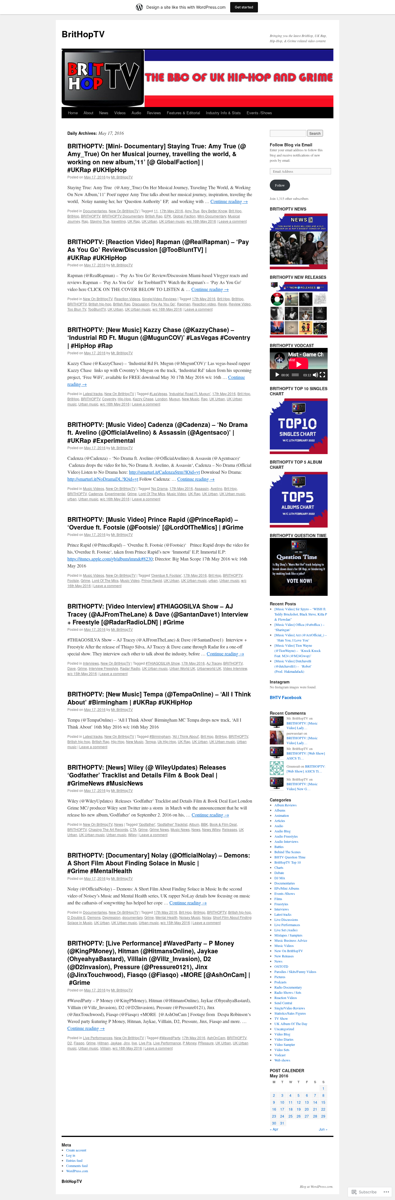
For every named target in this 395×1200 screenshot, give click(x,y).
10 (282, 1102)
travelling (118, 221)
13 (307, 1102)
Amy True (192, 210)
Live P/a (145, 1042)
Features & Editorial (183, 112)
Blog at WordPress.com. (316, 1186)
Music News (180, 829)
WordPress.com (77, 1170)
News (103, 112)
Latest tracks (93, 393)
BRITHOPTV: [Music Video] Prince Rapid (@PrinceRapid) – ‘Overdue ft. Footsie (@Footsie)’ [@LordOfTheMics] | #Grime (155, 523)
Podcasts (280, 982)
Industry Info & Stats (223, 112)
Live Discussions (286, 919)
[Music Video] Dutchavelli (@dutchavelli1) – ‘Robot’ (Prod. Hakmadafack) (293, 666)
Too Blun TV (76, 309)
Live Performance (167, 1042)
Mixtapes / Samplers (288, 935)
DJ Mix (279, 877)
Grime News (159, 829)
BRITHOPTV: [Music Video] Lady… (302, 725)
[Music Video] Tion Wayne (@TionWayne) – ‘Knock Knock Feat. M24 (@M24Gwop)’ (297, 650)
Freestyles (281, 904)
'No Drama (159, 488)
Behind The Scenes (287, 851)
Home (73, 112)
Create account (76, 1150)
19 (299, 1109)
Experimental (115, 493)
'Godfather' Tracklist (172, 824)
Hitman (103, 1042)
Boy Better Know (214, 210)
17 (282, 1109)
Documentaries (95, 210)
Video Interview (235, 668)
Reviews (154, 112)
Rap (85, 221)
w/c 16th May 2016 (201, 221)
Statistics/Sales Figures (290, 1013)
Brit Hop (235, 210)
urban (72, 498)
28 (315, 1116)
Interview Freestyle (103, 668)
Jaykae (116, 1042)
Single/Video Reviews (159, 298)
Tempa (150, 741)
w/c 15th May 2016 (82, 673)
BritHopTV (83, 33)
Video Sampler (284, 1044)
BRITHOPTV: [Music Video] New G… (302, 786)
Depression (111, 917)
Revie (222, 303)
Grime (132, 493)
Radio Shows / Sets (287, 992)
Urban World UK (182, 668)
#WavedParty (169, 1037)
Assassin (202, 488)
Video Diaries (284, 1039)
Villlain (105, 1048)
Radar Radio (130, 668)
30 (274, 1122)
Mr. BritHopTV (122, 176)
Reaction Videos (127, 298)
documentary (132, 917)
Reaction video (204, 303)
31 (282, 1122)
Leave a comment (233, 221)
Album (194, 824)
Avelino (216, 488)
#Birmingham (160, 736)
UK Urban (149, 221)
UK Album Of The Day (290, 1023)
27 (307, 1116)
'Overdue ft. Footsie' (166, 575)
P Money (189, 1042)
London (161, 398)
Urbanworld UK (209, 668)
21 (315, 1109)
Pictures (279, 976)
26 (299, 1116)
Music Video (176, 493)
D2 (69, 1042)
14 (315, 1102)
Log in (70, 1155)
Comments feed (77, 1165)
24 (282, 1116)
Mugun (174, 398)
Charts (278, 867)
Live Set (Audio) (286, 930)
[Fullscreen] (322, 375)
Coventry (109, 398)
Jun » (323, 1129)
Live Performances (97, 1037)
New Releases (284, 956)
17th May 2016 (171, 210)
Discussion (140, 303)
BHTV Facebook (286, 697)
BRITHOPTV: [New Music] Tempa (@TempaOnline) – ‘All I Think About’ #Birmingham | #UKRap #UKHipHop (159, 698)
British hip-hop (99, 303)
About (88, 112)
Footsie (73, 580)
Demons (94, 917)
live (134, 1042)
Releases (229, 829)
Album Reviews (285, 805)
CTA (133, 829)
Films (278, 898)
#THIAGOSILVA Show (163, 663)
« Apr (274, 1129)
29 (323, 1116)
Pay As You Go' (163, 303)
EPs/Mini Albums (286, 888)
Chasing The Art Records (108, 829)
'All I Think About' (185, 736)
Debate (279, 872)
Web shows (282, 1060)
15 (323, 1102)
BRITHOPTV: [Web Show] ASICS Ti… (306, 768)
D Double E (76, 917)
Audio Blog (282, 831)
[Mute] (315, 375)
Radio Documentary (288, 987)
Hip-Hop (124, 398)
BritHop (73, 215)
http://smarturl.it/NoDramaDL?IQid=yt (102, 479)
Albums (279, 810)
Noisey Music (189, 917)
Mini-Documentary (212, 215)
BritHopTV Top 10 (287, 862)
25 (291, 1116)
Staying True (100, 221)
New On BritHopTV (124, 210)
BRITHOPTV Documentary (122, 215)
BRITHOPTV (90, 215)
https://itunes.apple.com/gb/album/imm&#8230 (110, 559)
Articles (279, 820)
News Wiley (211, 829)
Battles (279, 846)
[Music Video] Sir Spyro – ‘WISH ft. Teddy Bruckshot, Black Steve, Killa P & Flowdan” (300, 614)
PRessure (206, 1042)
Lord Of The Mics (152, 493)
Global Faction (184, 215)
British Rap (154, 215)
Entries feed (74, 1160)
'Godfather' (147, 824)
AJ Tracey (214, 663)
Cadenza (95, 493)
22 (323, 1109)
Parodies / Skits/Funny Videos (295, 971)
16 (274, 1109)
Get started (244, 7)
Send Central (283, 1002)
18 (291, 1109)
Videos (120, 112)
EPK (167, 215)
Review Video (240, 303)
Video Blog (282, 1034)
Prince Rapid (151, 580)
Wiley (132, 834)
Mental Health (167, 917)
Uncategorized (284, 1028)
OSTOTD (281, 966)
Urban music (88, 403)
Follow (280, 185)
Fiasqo (79, 1042)
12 (299, 1102)
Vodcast (279, 1054)
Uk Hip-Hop (167, 741)
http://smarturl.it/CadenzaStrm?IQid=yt (164, 472)
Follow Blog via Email (291, 145)
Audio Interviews (286, 841)
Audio (136, 112)
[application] (299, 364)
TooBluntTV (97, 309)
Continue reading (229, 201)
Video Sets (281, 1049)
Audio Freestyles (286, 836)
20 (307, 1109)
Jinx (126, 1042)
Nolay (206, 917)
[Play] (277, 375)
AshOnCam (216, 1037)
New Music (190, 398)
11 (156, 210)
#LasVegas (158, 393)
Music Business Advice (290, 940)
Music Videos (93, 488)
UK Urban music (172, 221)
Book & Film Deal (223, 824)
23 (274, 1116)
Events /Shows (259, 112)
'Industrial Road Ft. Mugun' (190, 393)
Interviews (91, 663)
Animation (281, 815)
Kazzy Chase (143, 398)
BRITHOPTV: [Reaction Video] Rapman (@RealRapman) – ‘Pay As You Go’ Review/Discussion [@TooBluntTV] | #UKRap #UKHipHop (158, 249)
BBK (204, 824)
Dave (71, 668)
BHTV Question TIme (289, 857)
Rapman (184, 303)
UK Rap (134, 221)
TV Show (281, 1018)
